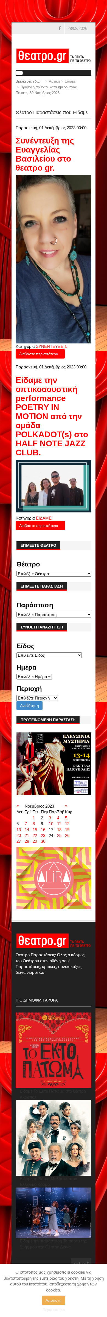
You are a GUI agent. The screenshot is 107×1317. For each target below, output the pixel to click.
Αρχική (54, 81)
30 (43, 841)
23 (43, 835)
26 (67, 835)
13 (18, 829)
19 (67, 829)
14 (27, 829)
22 (35, 835)
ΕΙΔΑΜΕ (44, 518)
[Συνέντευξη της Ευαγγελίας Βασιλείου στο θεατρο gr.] (53, 258)
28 (27, 841)
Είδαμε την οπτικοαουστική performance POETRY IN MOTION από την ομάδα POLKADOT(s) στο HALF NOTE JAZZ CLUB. (52, 416)
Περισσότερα (54, 1309)
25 (59, 835)
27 (18, 841)
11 (59, 823)
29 (35, 841)
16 (43, 829)
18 (59, 829)
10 (51, 823)
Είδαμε (70, 81)
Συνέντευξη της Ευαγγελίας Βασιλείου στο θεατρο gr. (45, 154)
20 (18, 835)
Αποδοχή (53, 1300)
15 (35, 829)
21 (27, 835)
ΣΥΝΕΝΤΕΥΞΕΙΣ (51, 346)
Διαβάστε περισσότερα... (40, 354)
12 (67, 823)
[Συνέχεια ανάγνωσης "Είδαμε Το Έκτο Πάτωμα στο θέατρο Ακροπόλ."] (53, 1050)
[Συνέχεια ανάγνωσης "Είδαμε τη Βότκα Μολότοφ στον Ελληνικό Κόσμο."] (53, 1138)
